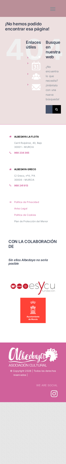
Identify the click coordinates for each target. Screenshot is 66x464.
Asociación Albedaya (40, 374)
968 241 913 (21, 185)
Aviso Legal (20, 208)
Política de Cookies (25, 214)
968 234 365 (21, 152)
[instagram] (54, 393)
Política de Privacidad (26, 202)
